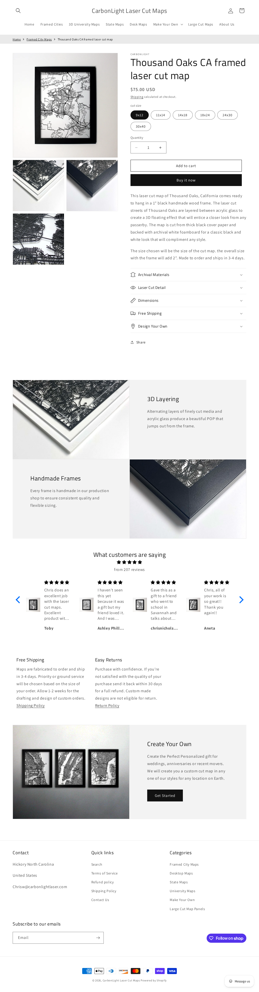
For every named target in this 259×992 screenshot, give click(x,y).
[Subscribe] (97, 938)
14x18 (182, 115)
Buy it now (186, 180)
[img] (129, 562)
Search (96, 864)
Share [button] (141, 342)
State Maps (179, 882)
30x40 (141, 126)
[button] (18, 10)
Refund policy (102, 882)
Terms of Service (104, 873)
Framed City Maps (39, 39)
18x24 (205, 115)
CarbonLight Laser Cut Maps (121, 980)
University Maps (182, 891)
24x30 (227, 115)
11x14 (160, 115)
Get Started (165, 795)
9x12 (139, 115)
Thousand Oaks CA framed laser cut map (85, 39)
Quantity (137, 137)
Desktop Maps (181, 873)
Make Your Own (182, 899)
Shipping (137, 97)
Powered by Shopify (154, 980)
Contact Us (100, 899)
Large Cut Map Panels (187, 909)
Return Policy (107, 705)
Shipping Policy (30, 705)
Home (17, 39)
